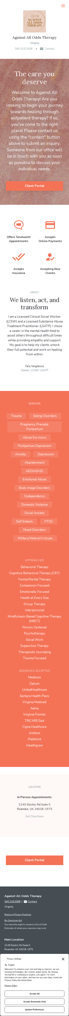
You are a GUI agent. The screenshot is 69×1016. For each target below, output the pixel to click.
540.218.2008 (23, 49)
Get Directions (34, 816)
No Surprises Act (13, 920)
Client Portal (34, 186)
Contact (49, 49)
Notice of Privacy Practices (17, 914)
